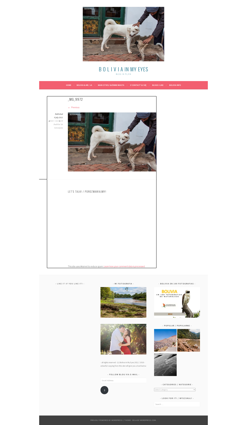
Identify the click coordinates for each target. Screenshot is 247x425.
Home (68, 85)
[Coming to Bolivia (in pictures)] (165, 365)
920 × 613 (54, 121)
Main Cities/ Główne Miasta (111, 85)
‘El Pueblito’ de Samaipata (58, 124)
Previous (75, 107)
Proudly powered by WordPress (106, 420)
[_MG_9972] (112, 170)
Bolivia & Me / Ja (84, 85)
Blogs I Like (157, 85)
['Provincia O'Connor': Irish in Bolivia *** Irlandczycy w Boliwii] (188, 341)
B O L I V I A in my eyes (123, 69)
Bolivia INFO (175, 85)
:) (104, 390)
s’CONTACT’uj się (138, 85)
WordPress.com (148, 420)
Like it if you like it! (70, 283)
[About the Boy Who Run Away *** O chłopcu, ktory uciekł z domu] (165, 341)
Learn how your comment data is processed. (124, 266)
